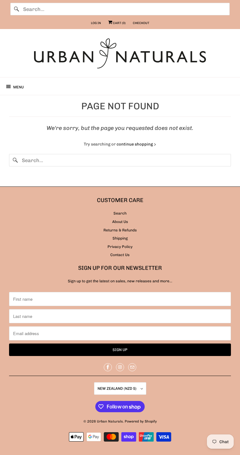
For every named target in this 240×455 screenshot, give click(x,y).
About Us (120, 222)
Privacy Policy (120, 247)
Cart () (119, 23)
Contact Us (120, 255)
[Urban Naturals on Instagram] (120, 367)
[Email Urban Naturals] (132, 367)
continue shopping (135, 144)
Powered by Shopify (141, 421)
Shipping (120, 238)
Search (120, 213)
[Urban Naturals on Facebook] (108, 367)
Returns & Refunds (120, 230)
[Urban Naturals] (120, 55)
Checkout (141, 23)
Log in (96, 23)
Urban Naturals (110, 421)
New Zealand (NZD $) (118, 388)
